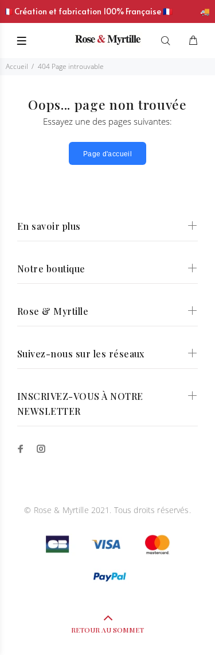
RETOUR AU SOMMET (107, 629)
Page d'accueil (107, 154)
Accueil (17, 66)
